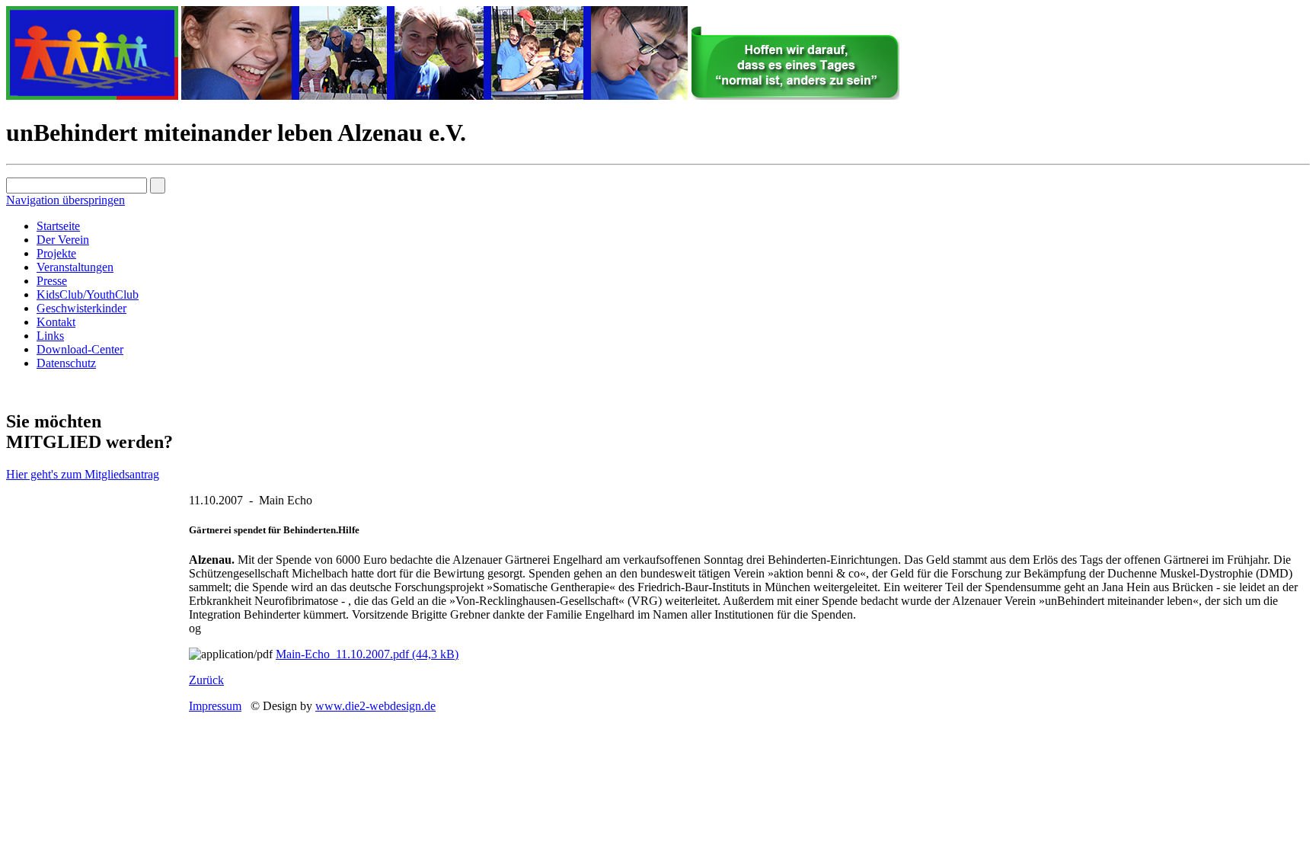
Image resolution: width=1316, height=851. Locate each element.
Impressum (215, 705)
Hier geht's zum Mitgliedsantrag (82, 474)
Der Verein (63, 239)
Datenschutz (66, 363)
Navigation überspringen (65, 200)
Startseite (58, 225)
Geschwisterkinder (81, 308)
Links (50, 335)
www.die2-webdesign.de (375, 705)
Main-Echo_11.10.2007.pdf (367, 654)
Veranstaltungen (75, 267)
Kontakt (56, 321)
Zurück (206, 679)
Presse (52, 280)
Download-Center (80, 349)
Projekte (56, 253)
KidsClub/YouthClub (88, 294)
